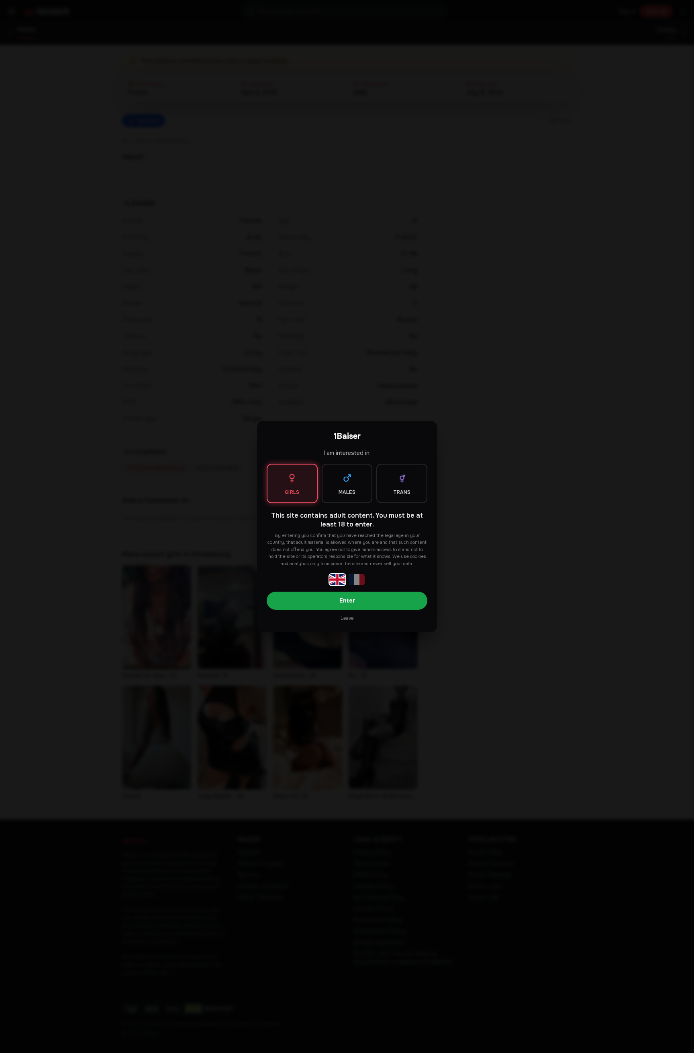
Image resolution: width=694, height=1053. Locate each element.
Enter (347, 600)
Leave (347, 618)
